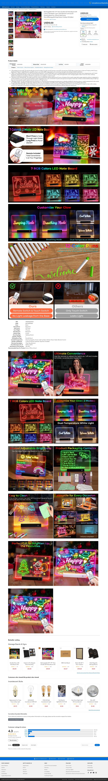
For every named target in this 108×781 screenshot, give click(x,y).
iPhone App (89, 765)
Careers (48, 7)
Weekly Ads (71, 758)
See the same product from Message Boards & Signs (88, 672)
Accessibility (47, 771)
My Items (53, 7)
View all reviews (13, 740)
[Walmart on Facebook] (88, 773)
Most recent (16, 745)
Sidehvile (29, 2)
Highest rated (25, 745)
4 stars (26, 731)
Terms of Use (68, 765)
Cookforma (25, 2)
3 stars (26, 733)
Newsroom (3, 769)
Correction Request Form (15, 719)
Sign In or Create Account (41, 758)
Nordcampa (56, 2)
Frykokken (51, 2)
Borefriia (20, 2)
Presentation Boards (32, 9)
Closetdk (16, 2)
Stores (24, 767)
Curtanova (7, 2)
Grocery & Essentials (25, 7)
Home (9, 9)
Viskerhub (3, 2)
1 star (26, 736)
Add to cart (89, 19)
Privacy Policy (69, 767)
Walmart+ (25, 771)
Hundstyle (81, 2)
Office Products (14, 9)
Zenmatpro (77, 2)
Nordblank (33, 2)
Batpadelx (72, 2)
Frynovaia (46, 2)
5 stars (26, 729)
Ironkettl (64, 2)
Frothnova (42, 2)
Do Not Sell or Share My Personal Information (75, 773)
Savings (17, 7)
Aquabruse (12, 2)
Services (13, 7)
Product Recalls (47, 773)
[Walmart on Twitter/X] (91, 773)
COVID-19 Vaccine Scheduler (50, 765)
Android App (90, 767)
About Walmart (4, 765)
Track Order (62, 758)
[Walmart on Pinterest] (96, 773)
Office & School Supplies (23, 9)
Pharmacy (43, 7)
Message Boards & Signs (48, 67)
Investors (3, 771)
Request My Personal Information (73, 771)
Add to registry (94, 44)
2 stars (26, 734)
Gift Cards (25, 773)
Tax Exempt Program (48, 775)
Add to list (85, 44)
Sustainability (4, 773)
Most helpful (33, 745)
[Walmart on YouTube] (93, 773)
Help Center (53, 758)
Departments (6, 7)
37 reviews (54, 19)
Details (91, 41)
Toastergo (38, 2)
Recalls (45, 769)
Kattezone (86, 2)
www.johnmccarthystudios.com (60, 29)
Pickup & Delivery (35, 7)
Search (97, 745)
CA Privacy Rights (69, 769)
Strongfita (60, 2)
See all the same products (94, 710)
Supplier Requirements (6, 775)
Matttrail (68, 2)
